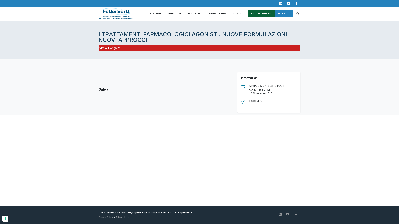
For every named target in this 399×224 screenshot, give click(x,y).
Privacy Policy (123, 217)
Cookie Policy (106, 217)
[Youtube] (289, 3)
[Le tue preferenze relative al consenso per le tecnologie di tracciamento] (5, 219)
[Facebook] (296, 3)
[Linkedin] (281, 3)
